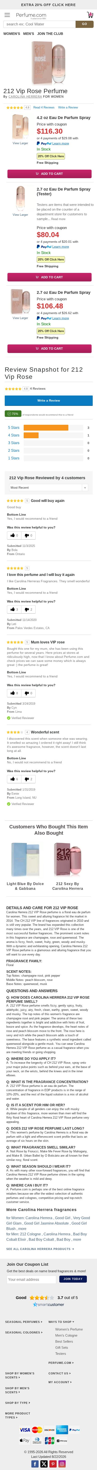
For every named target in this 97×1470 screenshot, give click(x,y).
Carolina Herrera (25, 96)
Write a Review (68, 107)
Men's (28, 34)
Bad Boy (63, 1239)
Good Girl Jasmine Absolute (46, 1223)
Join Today (73, 1279)
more (22, 1229)
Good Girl (62, 1218)
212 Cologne (30, 1234)
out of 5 (68, 1297)
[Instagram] (62, 1464)
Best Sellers (64, 1341)
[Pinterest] (53, 1464)
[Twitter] (44, 1464)
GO (84, 24)
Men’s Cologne (66, 1335)
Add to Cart (51, 173)
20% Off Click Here (51, 156)
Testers (60, 1353)
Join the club (50, 34)
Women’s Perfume (69, 1329)
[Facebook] (35, 1464)
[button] (7, 15)
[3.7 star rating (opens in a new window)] (42, 1297)
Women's (11, 34)
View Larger (20, 143)
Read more (58, 219)
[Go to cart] (90, 15)
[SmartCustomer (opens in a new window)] (48, 1305)
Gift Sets (61, 1347)
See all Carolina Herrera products (38, 1249)
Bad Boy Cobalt (41, 1239)
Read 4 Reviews (44, 107)
